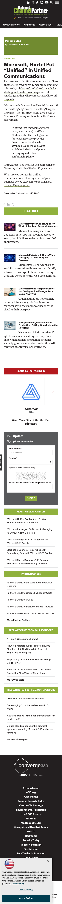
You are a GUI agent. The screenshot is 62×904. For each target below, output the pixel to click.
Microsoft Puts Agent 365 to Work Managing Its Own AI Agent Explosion (37, 258)
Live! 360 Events (31, 814)
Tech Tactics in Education (31, 853)
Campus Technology (31, 805)
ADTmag (31, 792)
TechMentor (31, 849)
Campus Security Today (31, 801)
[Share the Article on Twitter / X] (12, 204)
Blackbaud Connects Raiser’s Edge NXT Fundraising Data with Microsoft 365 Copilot (30, 552)
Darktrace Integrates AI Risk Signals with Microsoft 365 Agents (27, 541)
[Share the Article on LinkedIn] (8, 204)
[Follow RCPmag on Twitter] (33, 3)
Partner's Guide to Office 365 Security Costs (29, 593)
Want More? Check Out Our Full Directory (31, 422)
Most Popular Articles (31, 512)
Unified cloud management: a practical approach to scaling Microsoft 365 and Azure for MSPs (30, 729)
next (53, 391)
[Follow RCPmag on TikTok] (37, 3)
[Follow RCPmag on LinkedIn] (28, 3)
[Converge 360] (31, 766)
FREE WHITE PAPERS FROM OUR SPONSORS (31, 690)
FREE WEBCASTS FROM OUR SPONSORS (31, 630)
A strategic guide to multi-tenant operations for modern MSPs (31, 717)
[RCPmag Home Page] (31, 8)
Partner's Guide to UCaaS (20, 600)
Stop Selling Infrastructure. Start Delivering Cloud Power (29, 661)
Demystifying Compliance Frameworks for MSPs (28, 707)
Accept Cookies (26, 898)
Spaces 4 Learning (31, 845)
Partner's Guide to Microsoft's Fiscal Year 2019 (30, 613)
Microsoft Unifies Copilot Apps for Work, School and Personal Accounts (38, 225)
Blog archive (11, 35)
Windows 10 (29, 25)
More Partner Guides (18, 620)
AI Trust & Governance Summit (22, 639)
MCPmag (31, 818)
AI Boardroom (31, 788)
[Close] (48, 861)
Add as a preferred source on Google (33, 18)
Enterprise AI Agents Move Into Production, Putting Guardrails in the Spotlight (38, 325)
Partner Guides (31, 574)
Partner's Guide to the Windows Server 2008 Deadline (30, 584)
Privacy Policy (29, 468)
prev (6, 391)
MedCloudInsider (31, 823)
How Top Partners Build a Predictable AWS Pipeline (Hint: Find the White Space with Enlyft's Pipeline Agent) (28, 649)
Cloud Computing (11, 25)
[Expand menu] (57, 3)
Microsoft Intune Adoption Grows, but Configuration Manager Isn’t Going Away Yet (37, 291)
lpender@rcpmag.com (16, 185)
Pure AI (31, 831)
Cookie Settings (26, 890)
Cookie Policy (18, 884)
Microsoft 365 (46, 25)
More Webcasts (15, 680)
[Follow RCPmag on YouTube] (46, 3)
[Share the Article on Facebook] (3, 204)
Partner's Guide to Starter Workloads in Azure (30, 607)
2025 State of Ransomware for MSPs (25, 699)
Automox (31, 409)
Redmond (31, 836)
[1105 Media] (31, 775)
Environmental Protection (31, 810)
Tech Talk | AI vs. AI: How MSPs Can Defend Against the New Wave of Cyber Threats (29, 671)
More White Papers (17, 740)
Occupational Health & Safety (31, 827)
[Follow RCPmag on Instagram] (41, 3)
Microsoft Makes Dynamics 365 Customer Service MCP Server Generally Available (28, 562)
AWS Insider (31, 797)
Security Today (31, 840)
